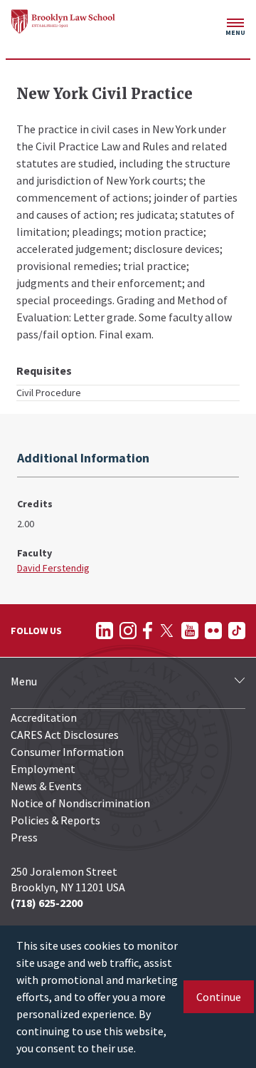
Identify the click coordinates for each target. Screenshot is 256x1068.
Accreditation (44, 717)
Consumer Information (67, 752)
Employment (43, 769)
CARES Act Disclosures (65, 734)
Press (24, 837)
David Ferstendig (53, 567)
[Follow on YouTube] (189, 630)
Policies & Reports (55, 820)
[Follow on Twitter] (167, 630)
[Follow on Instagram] (128, 630)
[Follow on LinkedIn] (104, 630)
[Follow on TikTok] (236, 630)
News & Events (46, 786)
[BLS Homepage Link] (63, 21)
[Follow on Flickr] (213, 630)
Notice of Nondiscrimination (80, 803)
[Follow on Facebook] (147, 630)
